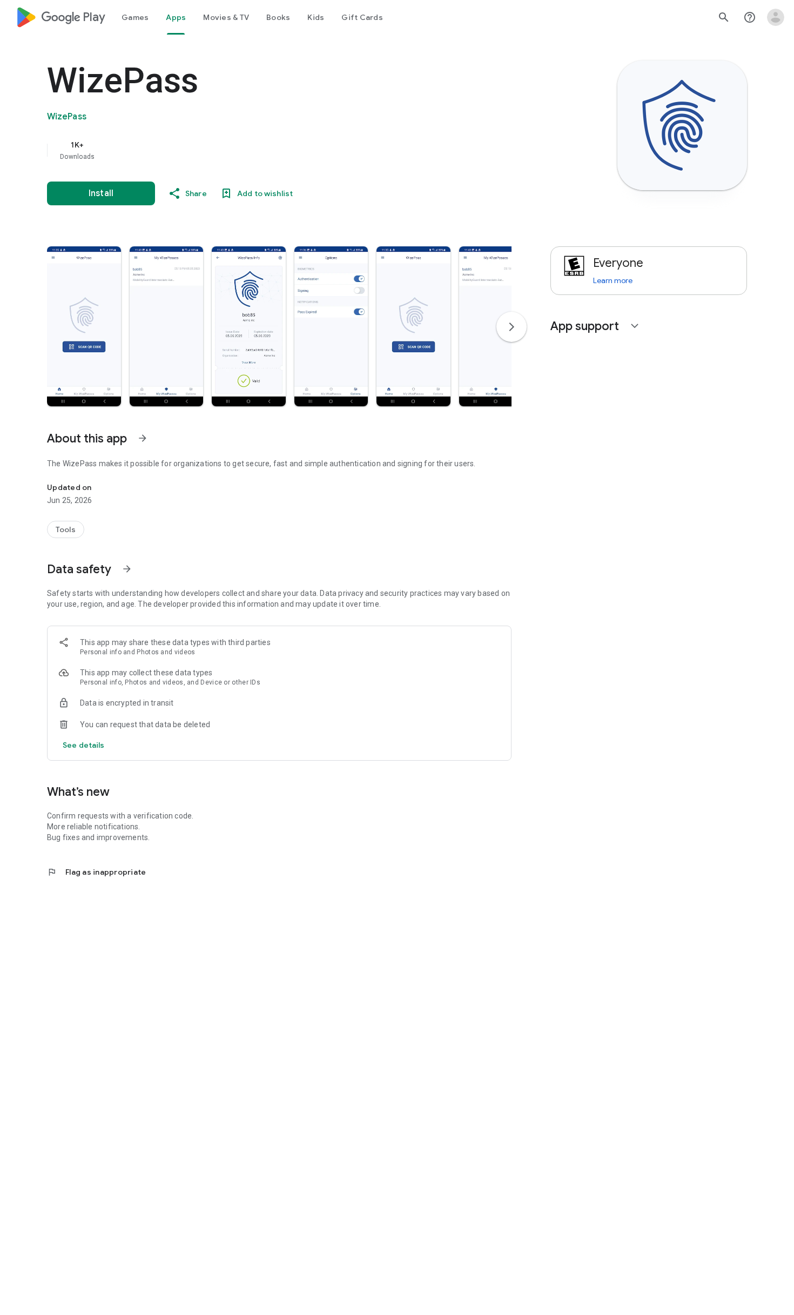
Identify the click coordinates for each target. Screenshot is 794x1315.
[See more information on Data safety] (127, 569)
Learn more (612, 280)
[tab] (135, 17)
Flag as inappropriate (96, 872)
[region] (263, 150)
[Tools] (65, 529)
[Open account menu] (776, 17)
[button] (84, 326)
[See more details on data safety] (83, 745)
